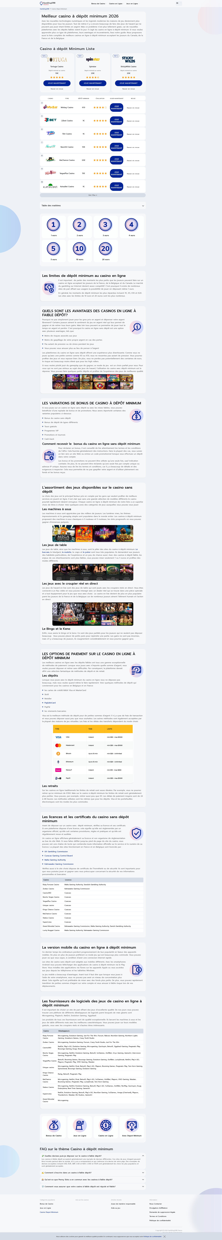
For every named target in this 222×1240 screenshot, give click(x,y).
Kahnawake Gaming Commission (59, 864)
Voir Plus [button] (92, 195)
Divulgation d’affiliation (158, 1208)
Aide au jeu (115, 1208)
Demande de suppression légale (162, 1212)
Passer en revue (93, 89)
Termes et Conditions (158, 1216)
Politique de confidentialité (152, 1236)
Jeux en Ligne (132, 3)
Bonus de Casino (98, 3)
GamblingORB (44, 9)
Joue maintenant (93, 83)
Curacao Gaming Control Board (59, 855)
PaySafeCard (50, 702)
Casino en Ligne (115, 3)
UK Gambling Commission (56, 851)
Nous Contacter (156, 1204)
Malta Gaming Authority (55, 860)
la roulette (66, 552)
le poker (87, 552)
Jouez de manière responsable (123, 1204)
